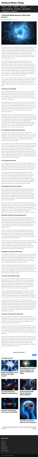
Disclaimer (3, 445)
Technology (14, 11)
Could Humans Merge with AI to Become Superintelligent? (27, 393)
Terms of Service (5, 450)
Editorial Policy (4, 447)
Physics (10, 6)
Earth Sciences (26, 9)
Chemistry (16, 6)
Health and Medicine (7, 9)
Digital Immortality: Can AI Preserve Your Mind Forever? (9, 374)
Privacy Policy (4, 448)
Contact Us (3, 443)
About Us (3, 441)
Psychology (17, 9)
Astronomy (23, 6)
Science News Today (12, 2)
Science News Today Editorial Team (6, 19)
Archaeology (5, 11)
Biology (4, 6)
